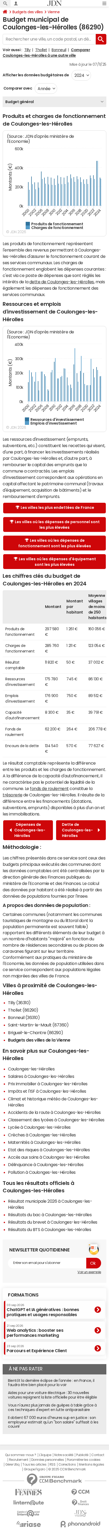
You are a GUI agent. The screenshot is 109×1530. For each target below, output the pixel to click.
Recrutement (18, 1459)
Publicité (82, 1455)
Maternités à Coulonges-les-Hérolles (44, 1142)
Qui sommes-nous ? (20, 1455)
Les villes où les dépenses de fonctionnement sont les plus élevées (54, 543)
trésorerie (12, 795)
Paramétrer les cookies (83, 1459)
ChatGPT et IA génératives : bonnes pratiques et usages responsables (43, 1310)
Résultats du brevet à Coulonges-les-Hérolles (52, 1222)
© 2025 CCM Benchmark (66, 1469)
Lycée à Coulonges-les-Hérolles (39, 1127)
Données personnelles (47, 1459)
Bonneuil (59, 50)
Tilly (27, 50)
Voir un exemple (89, 1272)
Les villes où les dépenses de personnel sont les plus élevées (57, 524)
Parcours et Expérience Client (37, 1349)
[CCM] (80, 1492)
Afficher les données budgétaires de (36, 75)
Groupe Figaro (34, 1469)
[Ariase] (28, 1524)
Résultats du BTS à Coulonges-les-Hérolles (49, 1229)
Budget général (19, 102)
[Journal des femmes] (28, 1492)
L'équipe (45, 1455)
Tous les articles (34, 1464)
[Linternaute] (28, 1502)
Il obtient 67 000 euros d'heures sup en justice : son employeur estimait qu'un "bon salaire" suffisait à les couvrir (53, 1422)
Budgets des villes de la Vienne (39, 1040)
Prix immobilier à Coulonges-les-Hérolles (48, 1084)
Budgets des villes (27, 12)
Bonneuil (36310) (24, 1017)
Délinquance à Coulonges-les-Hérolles (46, 1164)
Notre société (63, 1455)
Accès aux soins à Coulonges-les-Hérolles (49, 1157)
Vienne (54, 12)
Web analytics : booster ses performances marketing (35, 1330)
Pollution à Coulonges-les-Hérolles (42, 1172)
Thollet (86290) (23, 1010)
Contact (97, 1455)
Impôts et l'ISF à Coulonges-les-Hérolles (47, 1091)
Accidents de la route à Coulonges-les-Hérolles (54, 1112)
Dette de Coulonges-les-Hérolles (77, 830)
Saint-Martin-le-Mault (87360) (38, 1025)
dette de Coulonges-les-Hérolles (61, 282)
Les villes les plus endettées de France (57, 507)
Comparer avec (17, 88)
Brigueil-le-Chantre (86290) (35, 1032)
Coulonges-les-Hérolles (31, 1069)
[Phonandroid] (80, 1524)
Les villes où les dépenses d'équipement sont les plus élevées (57, 561)
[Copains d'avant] (28, 1513)
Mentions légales (91, 1464)
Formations (23, 1295)
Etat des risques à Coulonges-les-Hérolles (49, 1150)
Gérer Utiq (12, 1464)
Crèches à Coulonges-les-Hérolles (42, 1135)
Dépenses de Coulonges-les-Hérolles (29, 830)
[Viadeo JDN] (80, 1513)
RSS (52, 1464)
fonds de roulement (49, 788)
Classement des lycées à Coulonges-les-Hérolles (56, 1120)
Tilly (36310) (19, 1002)
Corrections (67, 1464)
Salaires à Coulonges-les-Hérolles (41, 1076)
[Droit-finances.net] (80, 1503)
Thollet (41, 50)
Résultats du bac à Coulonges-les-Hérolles (50, 1214)
